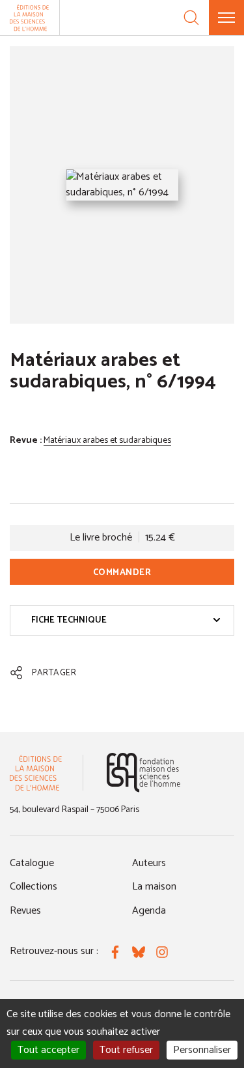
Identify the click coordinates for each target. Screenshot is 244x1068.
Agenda (149, 911)
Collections (33, 886)
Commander (122, 572)
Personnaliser (202, 1050)
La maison (154, 886)
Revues (25, 911)
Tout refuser (126, 1050)
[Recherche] (191, 17)
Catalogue (32, 863)
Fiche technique (69, 620)
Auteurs (149, 863)
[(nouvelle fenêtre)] (143, 773)
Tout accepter (48, 1050)
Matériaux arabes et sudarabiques (107, 440)
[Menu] (226, 17)
